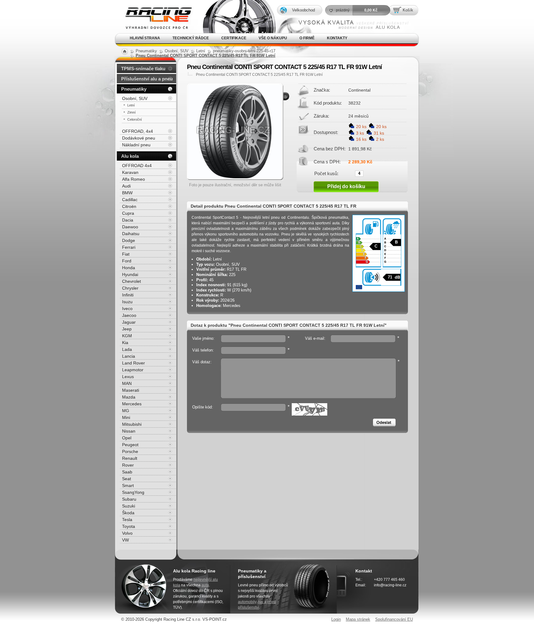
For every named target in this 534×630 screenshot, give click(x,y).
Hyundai (130, 274)
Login (336, 619)
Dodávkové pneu (138, 138)
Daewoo (130, 226)
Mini (126, 417)
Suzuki (128, 505)
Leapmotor (132, 369)
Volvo (127, 533)
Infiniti (128, 294)
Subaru (129, 499)
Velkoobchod (303, 10)
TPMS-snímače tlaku (143, 68)
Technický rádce (190, 38)
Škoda (128, 512)
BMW (127, 192)
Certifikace (233, 38)
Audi (126, 185)
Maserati (130, 390)
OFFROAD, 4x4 (137, 131)
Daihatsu (130, 233)
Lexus (128, 376)
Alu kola (130, 156)
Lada (127, 349)
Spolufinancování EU (394, 619)
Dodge (128, 240)
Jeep (127, 328)
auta (205, 585)
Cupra (128, 213)
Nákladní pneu (136, 144)
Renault (129, 458)
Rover (128, 465)
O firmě (307, 38)
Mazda (128, 397)
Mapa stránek (358, 619)
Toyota (128, 526)
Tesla (127, 519)
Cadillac (130, 199)
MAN (127, 383)
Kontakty (337, 38)
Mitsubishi (132, 424)
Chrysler (130, 288)
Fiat (125, 254)
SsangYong (133, 492)
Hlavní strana (145, 38)
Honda (128, 267)
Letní (131, 105)
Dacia (127, 220)
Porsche (130, 451)
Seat (126, 478)
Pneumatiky (133, 89)
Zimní (131, 112)
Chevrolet (131, 281)
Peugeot (130, 444)
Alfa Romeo (133, 179)
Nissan (128, 431)
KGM (127, 335)
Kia (125, 342)
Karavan (130, 172)
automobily (247, 602)
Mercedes (132, 403)
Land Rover (133, 362)
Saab (127, 471)
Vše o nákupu (273, 38)
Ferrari (128, 247)
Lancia (128, 356)
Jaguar (129, 322)
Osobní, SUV (134, 98)
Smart (128, 485)
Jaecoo (129, 315)
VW (125, 539)
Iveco (127, 308)
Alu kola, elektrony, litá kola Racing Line (153, 9)
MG (125, 410)
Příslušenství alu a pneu (147, 78)
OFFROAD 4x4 (137, 165)
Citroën (129, 206)
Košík (408, 10)
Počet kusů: (326, 173)
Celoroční (134, 119)
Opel (126, 437)
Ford (126, 260)
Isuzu (127, 301)
